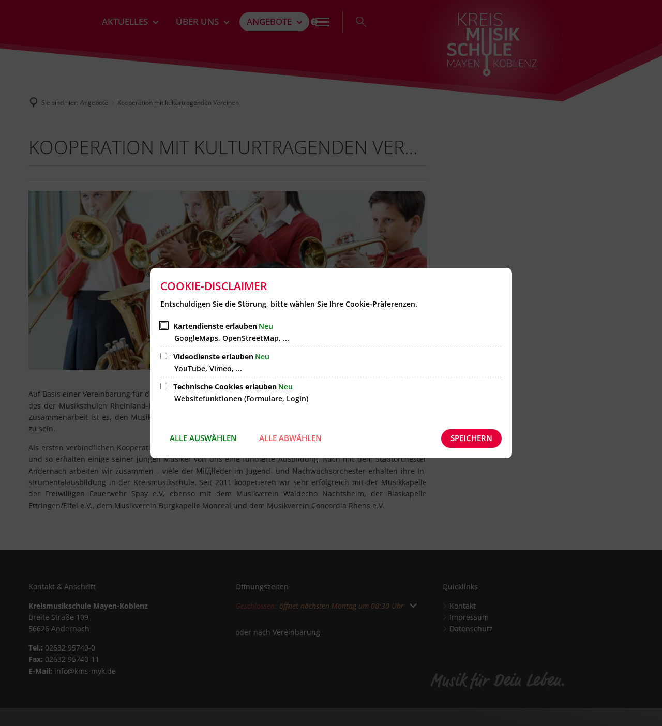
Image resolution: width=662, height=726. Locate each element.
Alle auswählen (203, 438)
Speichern (471, 438)
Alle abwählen (290, 438)
